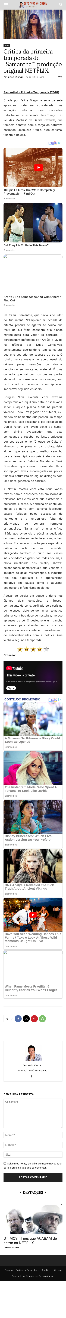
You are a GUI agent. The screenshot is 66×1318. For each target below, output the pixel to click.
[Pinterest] (34, 1018)
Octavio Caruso (15, 76)
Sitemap (58, 1270)
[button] (6, 5)
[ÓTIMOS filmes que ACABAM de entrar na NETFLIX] (33, 1219)
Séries (7, 45)
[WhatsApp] (42, 1018)
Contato (9, 1270)
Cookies (46, 1270)
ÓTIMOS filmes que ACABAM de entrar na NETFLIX (30, 1240)
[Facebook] (18, 1018)
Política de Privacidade (27, 1270)
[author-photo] (33, 1060)
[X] (26, 1018)
